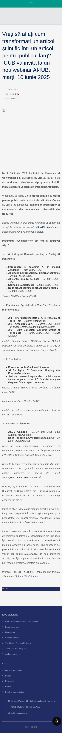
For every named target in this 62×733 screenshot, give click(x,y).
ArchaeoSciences (13, 654)
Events (8, 686)
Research (9, 681)
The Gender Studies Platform (18, 643)
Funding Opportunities (14, 692)
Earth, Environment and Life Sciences (21, 621)
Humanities (10, 632)
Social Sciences (12, 638)
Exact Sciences (12, 627)
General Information (13, 670)
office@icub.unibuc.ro (17, 713)
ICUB (16, 94)
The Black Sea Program (15, 648)
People (8, 676)
